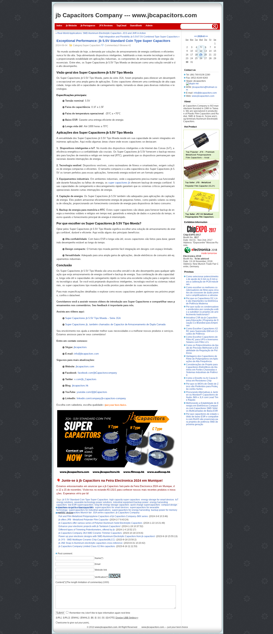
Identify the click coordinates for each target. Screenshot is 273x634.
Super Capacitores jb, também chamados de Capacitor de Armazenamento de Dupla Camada (115, 324)
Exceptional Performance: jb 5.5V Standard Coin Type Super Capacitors (113, 41)
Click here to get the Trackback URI (75, 507)
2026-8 (201, 36)
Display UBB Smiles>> (127, 617)
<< (195, 36)
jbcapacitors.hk (80, 385)
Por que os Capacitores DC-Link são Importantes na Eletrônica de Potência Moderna (202, 301)
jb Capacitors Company (127, 512)
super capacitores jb (119, 182)
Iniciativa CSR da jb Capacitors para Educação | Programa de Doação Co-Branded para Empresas (202, 321)
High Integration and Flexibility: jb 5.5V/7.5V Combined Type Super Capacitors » (139, 36)
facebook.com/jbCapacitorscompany (97, 372)
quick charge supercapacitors (145, 505)
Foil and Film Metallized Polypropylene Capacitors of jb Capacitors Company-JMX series (103, 516)
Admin (149, 25)
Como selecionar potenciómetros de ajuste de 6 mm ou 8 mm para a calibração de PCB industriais (202, 280)
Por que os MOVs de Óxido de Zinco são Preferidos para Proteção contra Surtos (202, 386)
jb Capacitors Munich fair (79, 512)
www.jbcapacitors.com (203, 96)
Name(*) (99, 558)
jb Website (71, 25)
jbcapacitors (80, 347)
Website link (101, 570)
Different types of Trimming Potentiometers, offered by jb (86, 529)
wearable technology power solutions (93, 502)
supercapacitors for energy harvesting (131, 510)
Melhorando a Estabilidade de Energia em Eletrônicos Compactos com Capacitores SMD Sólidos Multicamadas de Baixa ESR (202, 407)
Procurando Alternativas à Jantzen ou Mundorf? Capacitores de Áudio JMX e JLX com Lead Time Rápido (202, 396)
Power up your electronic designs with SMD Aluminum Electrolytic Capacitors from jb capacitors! (106, 536)
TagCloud (121, 25)
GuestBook (136, 25)
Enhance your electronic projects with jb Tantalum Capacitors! (89, 526)
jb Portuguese (88, 25)
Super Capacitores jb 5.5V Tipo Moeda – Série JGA (93, 318)
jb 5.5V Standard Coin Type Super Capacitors (85, 499)
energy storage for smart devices (157, 499)
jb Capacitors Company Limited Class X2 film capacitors (86, 546)
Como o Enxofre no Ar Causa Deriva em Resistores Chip (202, 379)
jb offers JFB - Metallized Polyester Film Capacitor (83, 519)
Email (97, 564)
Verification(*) (101, 577)
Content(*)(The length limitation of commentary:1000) (82, 582)
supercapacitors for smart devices (112, 507)
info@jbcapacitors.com (86, 353)
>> (206, 36)
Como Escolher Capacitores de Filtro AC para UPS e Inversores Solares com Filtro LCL (202, 339)
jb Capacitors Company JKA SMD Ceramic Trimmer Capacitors (90, 533)
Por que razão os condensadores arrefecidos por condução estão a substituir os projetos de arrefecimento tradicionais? (202, 310)
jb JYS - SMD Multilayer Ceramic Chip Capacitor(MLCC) (86, 539)
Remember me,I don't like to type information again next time (99, 613)
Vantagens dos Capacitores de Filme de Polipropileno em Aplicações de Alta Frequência (202, 359)
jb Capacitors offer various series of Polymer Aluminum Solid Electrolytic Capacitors (100, 523)
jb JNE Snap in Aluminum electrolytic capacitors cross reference (90, 543)
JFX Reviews (106, 25)
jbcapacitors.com (85, 366)
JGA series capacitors (104, 512)
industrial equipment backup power (131, 502)
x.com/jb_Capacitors (85, 379)
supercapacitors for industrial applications (90, 510)
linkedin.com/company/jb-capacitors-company (101, 398)
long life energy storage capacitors (112, 505)
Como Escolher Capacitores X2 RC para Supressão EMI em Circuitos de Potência (202, 331)
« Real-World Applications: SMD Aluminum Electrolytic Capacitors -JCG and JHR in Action (101, 33)
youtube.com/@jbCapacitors (92, 392)
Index (59, 25)
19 (201, 54)
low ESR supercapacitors (80, 505)
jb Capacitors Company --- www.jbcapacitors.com (126, 15)
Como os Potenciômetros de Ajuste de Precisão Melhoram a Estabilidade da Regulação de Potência (202, 349)
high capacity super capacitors (124, 499)
